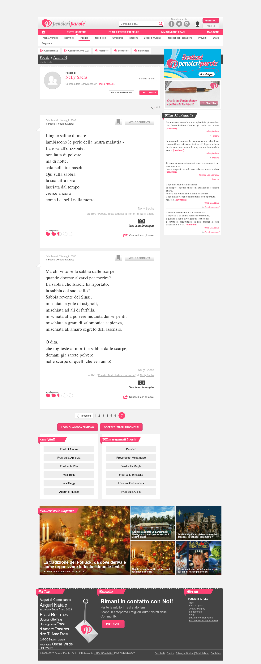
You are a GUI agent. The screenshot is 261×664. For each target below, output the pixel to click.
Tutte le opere (76, 32)
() (192, 125)
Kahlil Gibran (58, 639)
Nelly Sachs (77, 77)
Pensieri (131, 449)
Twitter (179, 24)
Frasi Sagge (143, 50)
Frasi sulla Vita (69, 466)
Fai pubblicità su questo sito (203, 620)
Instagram (187, 24)
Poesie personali (211, 207)
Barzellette (45, 609)
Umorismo (117, 37)
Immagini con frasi (173, 32)
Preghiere (47, 43)
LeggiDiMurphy (197, 608)
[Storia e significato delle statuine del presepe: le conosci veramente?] (199, 523)
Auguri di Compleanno (55, 599)
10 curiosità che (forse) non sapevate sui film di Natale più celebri (198, 570)
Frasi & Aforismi (106, 83)
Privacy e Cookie (185, 653)
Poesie (84, 37)
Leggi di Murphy (152, 37)
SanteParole (195, 611)
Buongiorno (123, 50)
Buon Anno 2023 (61, 609)
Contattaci (216, 653)
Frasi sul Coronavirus (131, 483)
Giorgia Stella (213, 131)
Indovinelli (69, 37)
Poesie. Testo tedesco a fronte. (116, 213)
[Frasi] (43, 33)
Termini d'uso (202, 653)
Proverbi (202, 37)
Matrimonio (45, 644)
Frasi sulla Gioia (131, 491)
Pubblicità (160, 653)
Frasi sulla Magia (131, 466)
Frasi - (64, 22)
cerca (153, 24)
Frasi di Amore (69, 449)
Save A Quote (196, 605)
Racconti (133, 37)
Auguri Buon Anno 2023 (78, 50)
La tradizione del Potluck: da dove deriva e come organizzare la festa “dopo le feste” (84, 564)
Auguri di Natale (51, 50)
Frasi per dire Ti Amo (54, 631)
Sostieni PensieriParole (192, 63)
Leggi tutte (149, 92)
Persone (215, 135)
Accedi (211, 25)
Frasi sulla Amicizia (68, 457)
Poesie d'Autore (65, 123)
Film (100, 37)
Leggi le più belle (121, 92)
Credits (170, 653)
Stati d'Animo (46, 647)
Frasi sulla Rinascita (131, 474)
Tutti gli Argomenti (121, 427)
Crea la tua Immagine (141, 226)
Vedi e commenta (139, 122)
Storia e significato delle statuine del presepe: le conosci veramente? (197, 535)
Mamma (215, 157)
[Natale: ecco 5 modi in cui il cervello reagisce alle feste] (152, 558)
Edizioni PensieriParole (201, 617)
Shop (192, 614)
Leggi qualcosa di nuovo (77, 427)
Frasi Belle (104, 50)
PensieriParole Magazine (57, 511)
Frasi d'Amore (52, 626)
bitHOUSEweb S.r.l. (104, 653)
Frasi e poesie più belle (124, 32)
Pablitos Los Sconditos (209, 174)
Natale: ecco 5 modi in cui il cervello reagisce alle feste (151, 570)
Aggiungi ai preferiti (118, 122)
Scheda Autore (147, 78)
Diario (216, 37)
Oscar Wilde (62, 644)
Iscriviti (113, 624)
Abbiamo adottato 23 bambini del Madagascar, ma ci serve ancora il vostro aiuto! (150, 534)
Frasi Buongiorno (51, 621)
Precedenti (86, 415)
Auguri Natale (53, 604)
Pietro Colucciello (211, 202)
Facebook (171, 24)
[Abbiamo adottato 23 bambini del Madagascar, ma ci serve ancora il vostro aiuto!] (152, 523)
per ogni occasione (179, 37)
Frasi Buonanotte (54, 617)
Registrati (211, 20)
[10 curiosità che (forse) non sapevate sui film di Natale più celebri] (199, 558)
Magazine (213, 32)
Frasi (50, 37)
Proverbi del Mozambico (131, 457)
